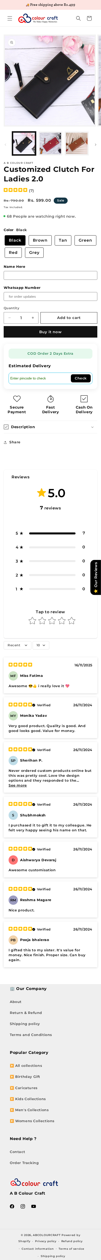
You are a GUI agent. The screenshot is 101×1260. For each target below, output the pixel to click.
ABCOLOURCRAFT (47, 1235)
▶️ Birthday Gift (25, 1076)
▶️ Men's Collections (29, 1110)
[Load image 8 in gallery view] (77, 143)
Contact (17, 1152)
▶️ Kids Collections (28, 1099)
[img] (15, 190)
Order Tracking (24, 1163)
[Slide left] (5, 144)
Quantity (11, 308)
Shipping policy (25, 1024)
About (16, 1002)
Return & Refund (26, 1013)
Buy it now (50, 332)
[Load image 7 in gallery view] (50, 143)
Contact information (38, 1248)
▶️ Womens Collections (32, 1121)
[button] (9, 18)
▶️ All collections (26, 1065)
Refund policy (72, 1241)
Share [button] (15, 442)
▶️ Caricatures (24, 1088)
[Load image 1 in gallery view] (24, 143)
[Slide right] (95, 144)
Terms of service (71, 1248)
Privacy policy (45, 1241)
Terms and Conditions (31, 1035)
